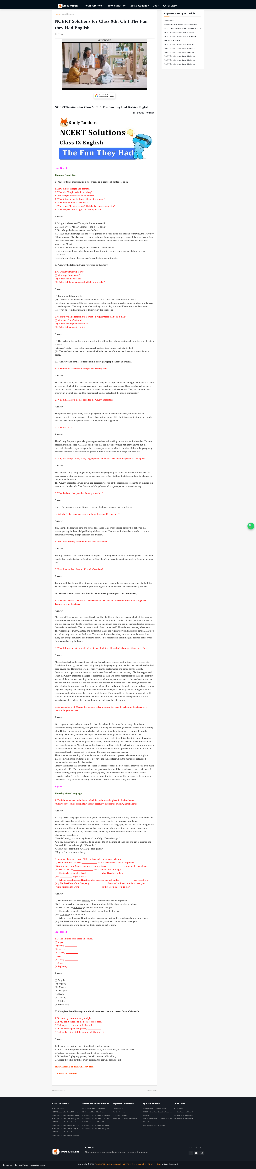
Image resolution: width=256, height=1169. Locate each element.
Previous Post (59, 1091)
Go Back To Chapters (66, 1073)
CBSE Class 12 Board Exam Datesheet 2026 (182, 28)
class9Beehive (68, 14)
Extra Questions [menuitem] (138, 6)
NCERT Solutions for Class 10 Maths (179, 32)
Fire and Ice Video (172, 40)
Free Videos (169, 20)
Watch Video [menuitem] (170, 6)
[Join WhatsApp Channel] (250, 526)
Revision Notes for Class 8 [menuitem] (183, 1119)
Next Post (151, 1091)
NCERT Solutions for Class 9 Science (179, 48)
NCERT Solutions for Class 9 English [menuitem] (65, 1128)
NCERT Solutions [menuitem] (93, 6)
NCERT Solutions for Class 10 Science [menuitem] (65, 1115)
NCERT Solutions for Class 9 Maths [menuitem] (65, 1122)
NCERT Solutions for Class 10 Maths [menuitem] (65, 1112)
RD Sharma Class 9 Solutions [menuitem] (93, 1112)
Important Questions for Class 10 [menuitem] (125, 1119)
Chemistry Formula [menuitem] (120, 1115)
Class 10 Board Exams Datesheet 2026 (180, 24)
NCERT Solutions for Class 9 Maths (179, 44)
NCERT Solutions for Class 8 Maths (179, 52)
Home (57, 14)
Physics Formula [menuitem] (119, 1112)
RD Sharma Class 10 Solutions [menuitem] (93, 1109)
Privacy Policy (21, 1165)
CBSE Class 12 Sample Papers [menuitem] (154, 1125)
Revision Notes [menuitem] (116, 6)
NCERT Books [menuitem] (178, 1109)
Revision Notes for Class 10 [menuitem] (183, 1112)
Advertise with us (39, 1165)
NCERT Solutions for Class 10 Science (180, 36)
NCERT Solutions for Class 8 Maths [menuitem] (64, 1132)
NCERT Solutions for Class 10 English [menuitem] (65, 1119)
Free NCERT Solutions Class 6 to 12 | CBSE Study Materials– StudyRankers (128, 1164)
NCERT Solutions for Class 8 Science (179, 56)
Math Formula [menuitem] (118, 1109)
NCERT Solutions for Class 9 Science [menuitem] (65, 1125)
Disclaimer (8, 1165)
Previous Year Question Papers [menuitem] (154, 1109)
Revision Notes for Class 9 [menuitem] (183, 1115)
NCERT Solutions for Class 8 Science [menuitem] (65, 1135)
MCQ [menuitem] (155, 6)
